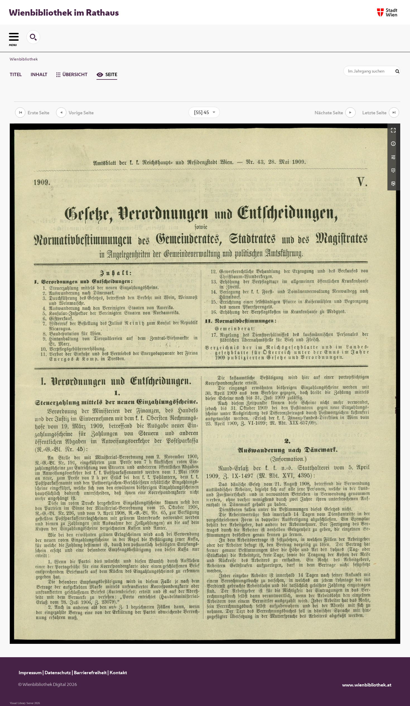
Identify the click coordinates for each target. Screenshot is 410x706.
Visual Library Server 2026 (25, 703)
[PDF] (393, 170)
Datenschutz (58, 672)
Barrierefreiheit (90, 672)
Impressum (30, 672)
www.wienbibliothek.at (366, 685)
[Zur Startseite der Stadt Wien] (387, 12)
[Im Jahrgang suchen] (397, 71)
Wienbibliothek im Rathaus (64, 12)
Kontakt (118, 672)
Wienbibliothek (24, 59)
